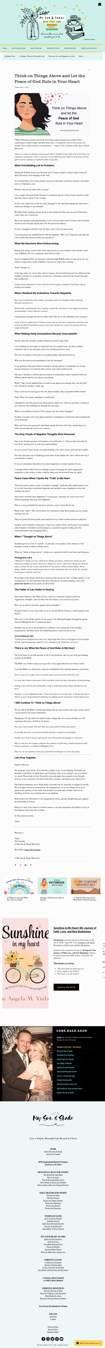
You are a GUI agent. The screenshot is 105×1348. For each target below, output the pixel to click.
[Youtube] (61, 1339)
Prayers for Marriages (53, 1203)
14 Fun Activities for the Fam (53, 1267)
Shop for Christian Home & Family (53, 1298)
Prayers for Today (53, 1195)
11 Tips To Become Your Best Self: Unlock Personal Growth (85, 899)
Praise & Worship (53, 1247)
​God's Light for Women (53, 1218)
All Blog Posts (9, 56)
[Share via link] (31, 865)
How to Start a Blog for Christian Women (53, 1185)
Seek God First (53, 1241)
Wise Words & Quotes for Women (53, 1182)
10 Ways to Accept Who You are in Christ (17, 899)
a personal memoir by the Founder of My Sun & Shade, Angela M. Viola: (74, 941)
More (81, 56)
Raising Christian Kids (53, 1265)
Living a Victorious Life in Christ (52, 899)
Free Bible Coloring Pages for (49, 1270)
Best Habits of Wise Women (53, 1229)
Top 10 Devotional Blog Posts (53, 1180)
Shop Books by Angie (53, 1296)
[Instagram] (48, 1339)
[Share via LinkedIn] (26, 865)
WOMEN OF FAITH (53, 1216)
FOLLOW (53, 1314)
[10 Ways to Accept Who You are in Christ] (19, 885)
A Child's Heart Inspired (53, 1280)
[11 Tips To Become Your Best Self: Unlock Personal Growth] (86, 885)
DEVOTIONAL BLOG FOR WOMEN (53, 1172)
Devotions (64, 1270)
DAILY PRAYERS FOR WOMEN (53, 1192)
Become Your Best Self (53, 1226)
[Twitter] (52, 1339)
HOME (53, 1149)
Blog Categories (53, 1177)
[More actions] (89, 70)
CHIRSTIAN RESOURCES (53, 1288)
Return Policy (53, 1329)
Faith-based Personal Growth (53, 1223)
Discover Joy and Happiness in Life (62, 56)
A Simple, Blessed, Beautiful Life (32, 56)
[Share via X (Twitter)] (21, 865)
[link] (99, 4)
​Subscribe (53, 1316)
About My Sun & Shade (53, 1151)
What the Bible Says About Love (53, 1252)
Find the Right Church (53, 1249)
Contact (53, 1319)
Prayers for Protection (53, 1208)
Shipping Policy (53, 1332)
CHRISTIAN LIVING (53, 1259)
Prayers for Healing (53, 1205)
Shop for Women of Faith (53, 1290)
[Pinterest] (57, 1339)
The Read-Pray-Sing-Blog (53, 1174)
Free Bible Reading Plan (53, 1244)
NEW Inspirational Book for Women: (53, 1161)
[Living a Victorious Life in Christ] (52, 885)
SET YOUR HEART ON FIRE (53, 1236)
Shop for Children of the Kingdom (53, 1293)
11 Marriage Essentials (53, 1262)
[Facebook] (43, 1339)
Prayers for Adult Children (53, 1200)
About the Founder (53, 1154)
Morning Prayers (53, 1198)
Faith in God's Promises (53, 1239)
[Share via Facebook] (16, 865)
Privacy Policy (53, 1327)
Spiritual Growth (53, 1221)
